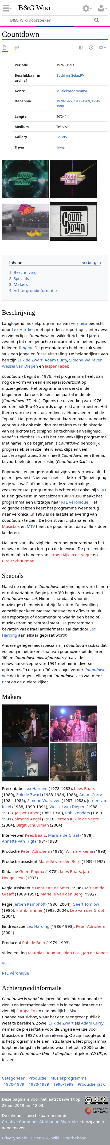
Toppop (25, 347)
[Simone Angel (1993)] (73, 761)
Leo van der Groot (87, 910)
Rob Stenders (77, 812)
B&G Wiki (34, 7)
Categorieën (13, 1078)
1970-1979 (64, 101)
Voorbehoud (75, 1137)
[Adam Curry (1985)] (73, 723)
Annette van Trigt (18, 841)
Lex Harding (23, 329)
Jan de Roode (95, 952)
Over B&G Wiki (45, 1137)
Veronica (79, 323)
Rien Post (72, 952)
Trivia (60, 147)
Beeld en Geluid (68, 75)
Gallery (61, 136)
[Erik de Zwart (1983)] (25, 723)
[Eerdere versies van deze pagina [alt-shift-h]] (91, 48)
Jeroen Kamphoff (29, 904)
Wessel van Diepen (20, 366)
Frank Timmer (29, 910)
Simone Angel (28, 818)
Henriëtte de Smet (52, 887)
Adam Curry (56, 360)
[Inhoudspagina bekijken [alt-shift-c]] (5, 48)
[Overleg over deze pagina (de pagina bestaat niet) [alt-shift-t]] (17, 48)
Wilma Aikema (79, 851)
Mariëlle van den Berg (59, 861)
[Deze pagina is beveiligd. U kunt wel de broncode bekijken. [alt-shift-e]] (81, 48)
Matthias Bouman (44, 952)
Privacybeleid (14, 1137)
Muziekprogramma (71, 90)
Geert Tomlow (86, 904)
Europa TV (25, 1010)
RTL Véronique (74, 502)
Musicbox (11, 526)
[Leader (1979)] (25, 178)
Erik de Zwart (30, 360)
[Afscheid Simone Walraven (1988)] (25, 761)
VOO (101, 489)
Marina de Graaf (63, 835)
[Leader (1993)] (73, 221)
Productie (37, 1078)
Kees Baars (84, 788)
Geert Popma (31, 871)
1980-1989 (82, 101)
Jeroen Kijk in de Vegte (70, 554)
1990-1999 (63, 1084)
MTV (31, 526)
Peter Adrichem (35, 851)
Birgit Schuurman (18, 560)
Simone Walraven (86, 360)
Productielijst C (92, 1084)
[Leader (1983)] (73, 178)
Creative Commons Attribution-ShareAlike (41, 1121)
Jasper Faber (56, 366)
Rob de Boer (33, 942)
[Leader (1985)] (25, 221)
